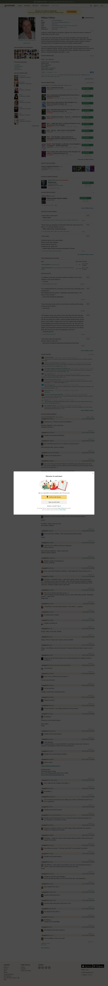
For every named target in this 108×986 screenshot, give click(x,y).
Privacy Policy (63, 509)
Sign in (59, 506)
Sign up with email (54, 502)
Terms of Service (61, 508)
